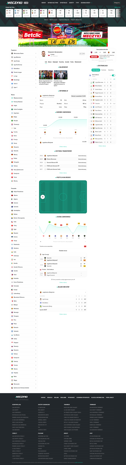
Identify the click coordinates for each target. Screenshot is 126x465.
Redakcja (49, 397)
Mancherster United (43, 415)
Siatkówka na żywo (43, 436)
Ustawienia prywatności (82, 397)
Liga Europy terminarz (95, 410)
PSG (39, 427)
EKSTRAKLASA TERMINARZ (96, 415)
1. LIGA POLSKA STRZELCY (18, 458)
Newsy (44, 3)
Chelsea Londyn (42, 422)
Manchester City (42, 425)
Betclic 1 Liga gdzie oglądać (71, 422)
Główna (46, 20)
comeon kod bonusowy (96, 458)
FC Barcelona (41, 407)
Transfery (61, 62)
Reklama (56, 397)
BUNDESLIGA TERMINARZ (95, 425)
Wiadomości (78, 62)
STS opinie (66, 436)
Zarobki (67, 62)
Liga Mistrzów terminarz (96, 407)
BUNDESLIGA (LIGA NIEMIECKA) (19, 425)
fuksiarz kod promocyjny (70, 451)
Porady (40, 448)
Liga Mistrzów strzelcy (18, 436)
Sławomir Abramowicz (76, 20)
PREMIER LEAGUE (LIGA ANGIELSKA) (20, 417)
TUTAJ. (105, 58)
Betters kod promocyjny (70, 456)
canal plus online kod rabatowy (72, 420)
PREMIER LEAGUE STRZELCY (18, 446)
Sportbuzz (63, 3)
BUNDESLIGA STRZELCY (17, 453)
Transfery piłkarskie (43, 453)
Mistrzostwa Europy (43, 456)
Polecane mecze (42, 451)
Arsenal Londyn (42, 420)
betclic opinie (93, 443)
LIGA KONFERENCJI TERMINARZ (97, 412)
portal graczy (110, 397)
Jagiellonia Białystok (64, 20)
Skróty (71, 3)
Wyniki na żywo (53, 3)
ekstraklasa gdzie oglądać (71, 415)
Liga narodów (15, 430)
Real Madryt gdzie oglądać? (71, 446)
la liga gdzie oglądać (69, 410)
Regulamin (63, 397)
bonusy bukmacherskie (70, 458)
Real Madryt (41, 410)
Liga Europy (15, 410)
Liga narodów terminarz (96, 430)
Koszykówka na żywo (43, 443)
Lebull (65, 453)
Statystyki (55, 62)
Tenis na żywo (41, 441)
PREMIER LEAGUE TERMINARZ (96, 417)
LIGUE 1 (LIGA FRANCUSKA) (18, 427)
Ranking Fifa (41, 446)
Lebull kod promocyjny (96, 456)
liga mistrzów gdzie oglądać (45, 458)
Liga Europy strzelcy (17, 438)
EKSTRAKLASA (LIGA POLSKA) (19, 415)
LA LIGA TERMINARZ (94, 420)
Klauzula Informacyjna (97, 397)
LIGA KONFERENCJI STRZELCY (19, 441)
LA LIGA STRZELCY (16, 448)
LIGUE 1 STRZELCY (16, 456)
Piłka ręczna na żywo (43, 438)
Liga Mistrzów (16, 407)
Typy (77, 3)
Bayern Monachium (43, 417)
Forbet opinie (67, 448)
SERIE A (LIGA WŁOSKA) (17, 422)
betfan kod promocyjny (96, 448)
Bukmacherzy (85, 3)
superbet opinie (68, 441)
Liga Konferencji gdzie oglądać (72, 425)
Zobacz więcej (63, 146)
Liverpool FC (41, 412)
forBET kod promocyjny (70, 443)
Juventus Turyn (42, 430)
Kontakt (43, 397)
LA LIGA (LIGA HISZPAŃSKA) (18, 420)
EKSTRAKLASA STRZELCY (18, 443)
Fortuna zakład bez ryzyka (97, 453)
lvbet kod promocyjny (96, 451)
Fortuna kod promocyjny (96, 438)
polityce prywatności (79, 462)
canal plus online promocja (71, 417)
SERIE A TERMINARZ (94, 422)
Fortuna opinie (68, 438)
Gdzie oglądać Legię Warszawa (72, 427)
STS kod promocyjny (95, 436)
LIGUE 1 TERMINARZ (94, 427)
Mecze (50, 62)
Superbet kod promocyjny (96, 446)
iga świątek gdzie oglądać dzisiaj (72, 412)
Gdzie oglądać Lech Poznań (71, 430)
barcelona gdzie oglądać (70, 407)
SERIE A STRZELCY (16, 451)
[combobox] (82, 53)
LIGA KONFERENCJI (16, 412)
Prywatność (71, 397)
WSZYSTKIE (117, 7)
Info (46, 62)
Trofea (72, 62)
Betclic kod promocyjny (96, 441)
